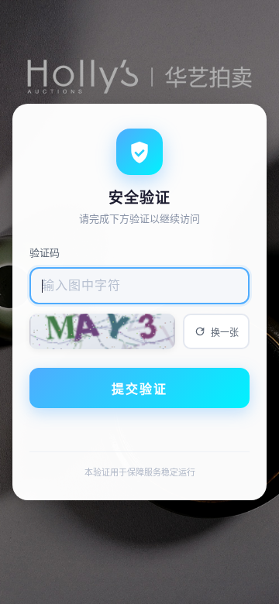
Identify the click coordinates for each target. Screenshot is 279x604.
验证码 (44, 252)
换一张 (225, 333)
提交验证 (139, 389)
